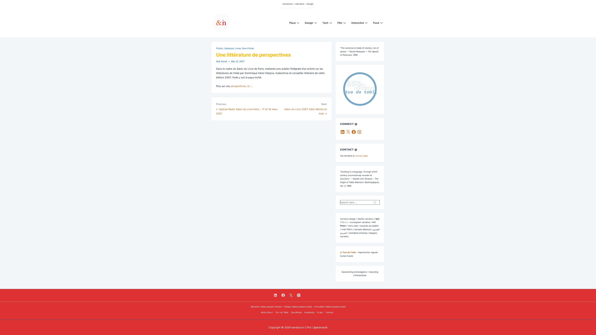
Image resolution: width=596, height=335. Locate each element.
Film (339, 22)
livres (238, 48)
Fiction (219, 48)
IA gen (320, 312)
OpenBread (296, 312)
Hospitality (309, 312)
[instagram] (299, 295)
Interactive (357, 22)
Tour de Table (281, 312)
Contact (329, 312)
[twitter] (291, 295)
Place (292, 22)
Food (376, 22)
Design (309, 22)
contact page (361, 155)
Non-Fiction (248, 48)
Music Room (267, 312)
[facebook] (283, 295)
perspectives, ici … (242, 86)
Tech (325, 22)
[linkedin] (275, 295)
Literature (229, 48)
